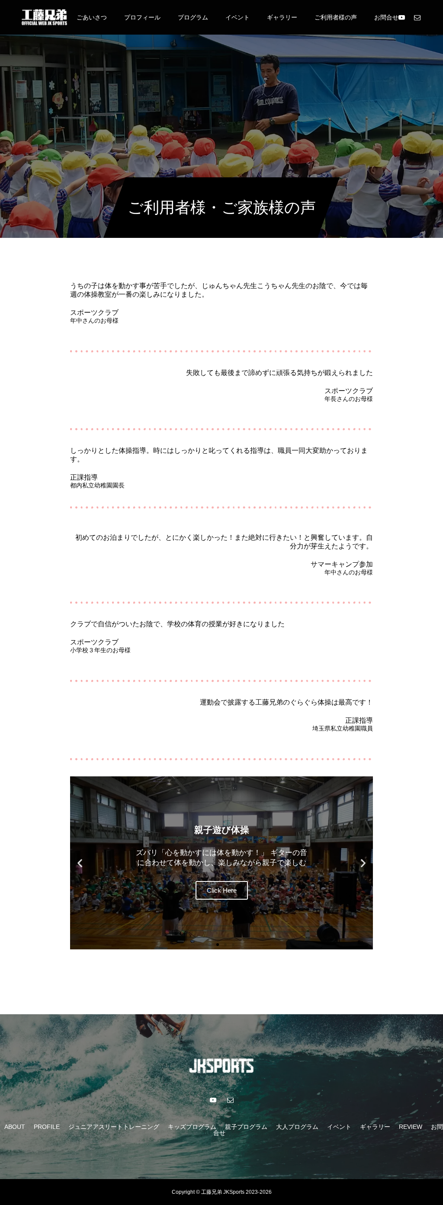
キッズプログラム (192, 1126)
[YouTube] (401, 17)
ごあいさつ (92, 17)
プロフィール (142, 17)
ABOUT (14, 1126)
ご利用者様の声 (336, 17)
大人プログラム (297, 1126)
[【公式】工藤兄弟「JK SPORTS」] (44, 17)
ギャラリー (282, 17)
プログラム (193, 17)
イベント (237, 17)
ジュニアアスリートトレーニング (113, 1126)
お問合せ (386, 17)
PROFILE (47, 1126)
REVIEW (410, 1126)
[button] (79, 862)
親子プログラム (246, 1126)
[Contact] (417, 17)
